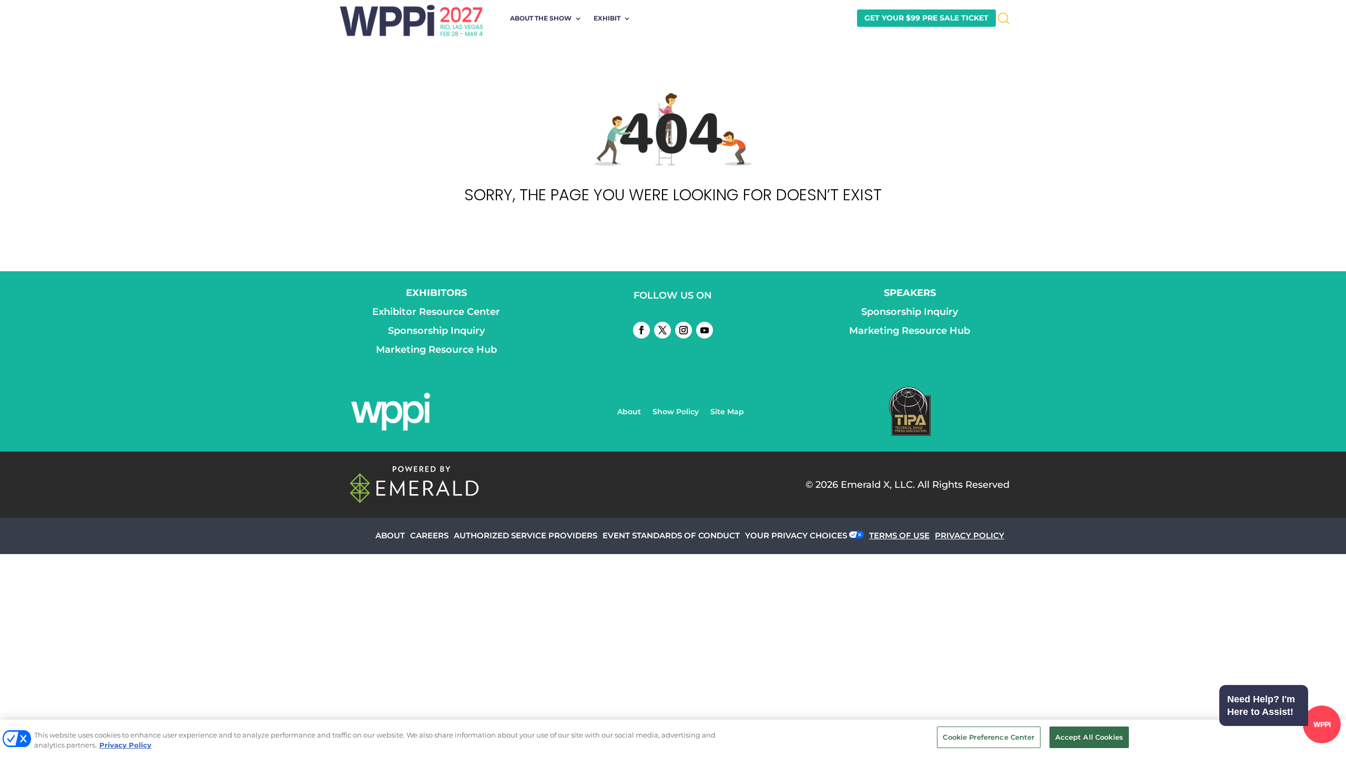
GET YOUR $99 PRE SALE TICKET (926, 18)
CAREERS (429, 535)
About (629, 412)
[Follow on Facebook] (641, 330)
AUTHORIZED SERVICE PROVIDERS (525, 535)
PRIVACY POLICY (969, 535)
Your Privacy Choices (796, 535)
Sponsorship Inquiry (436, 330)
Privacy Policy (125, 745)
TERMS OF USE (899, 535)
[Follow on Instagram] (683, 330)
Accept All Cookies (1089, 737)
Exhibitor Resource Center (436, 312)
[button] (1277, 725)
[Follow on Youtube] (704, 330)
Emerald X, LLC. (878, 484)
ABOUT (390, 535)
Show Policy (675, 412)
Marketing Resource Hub (436, 349)
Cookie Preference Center (988, 737)
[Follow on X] (662, 330)
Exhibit (607, 18)
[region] (673, 738)
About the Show (541, 18)
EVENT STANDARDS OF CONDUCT (671, 535)
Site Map (727, 412)
